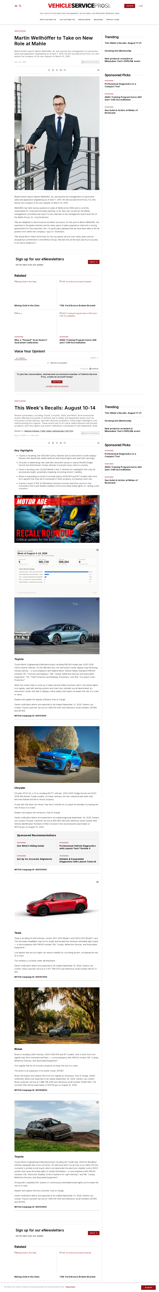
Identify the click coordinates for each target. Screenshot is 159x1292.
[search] (20, 6)
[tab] (20, 358)
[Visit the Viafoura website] (93, 369)
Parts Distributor (48, 19)
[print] (98, 70)
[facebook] (49, 70)
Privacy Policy (70, 1287)
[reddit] (61, 70)
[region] (57, 363)
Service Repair (84, 19)
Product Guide (112, 19)
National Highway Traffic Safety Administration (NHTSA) (48, 431)
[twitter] (57, 70)
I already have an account (57, 386)
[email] (65, 70)
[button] (16, 6)
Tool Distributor (67, 19)
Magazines (98, 19)
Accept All (148, 1287)
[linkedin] (53, 70)
